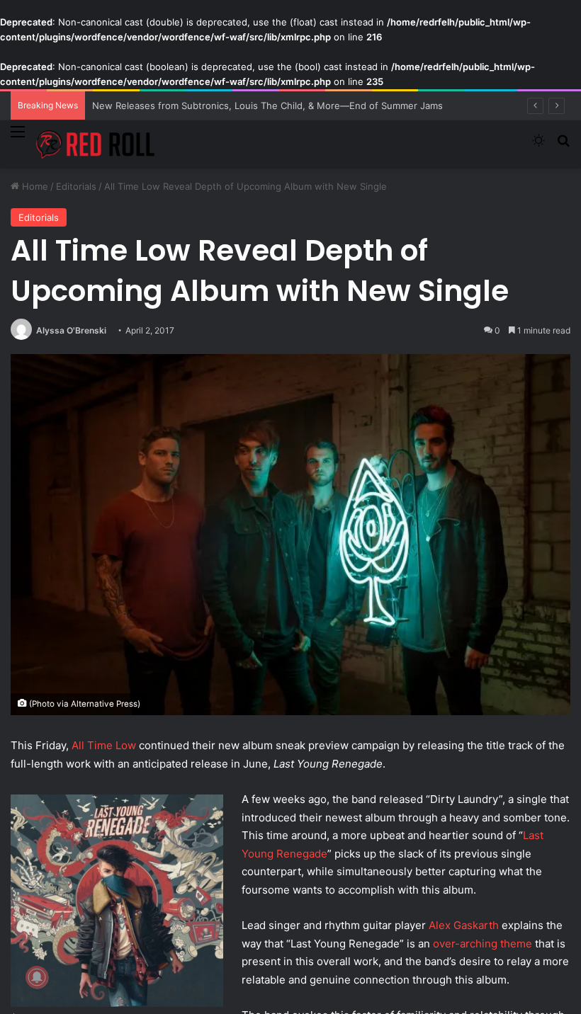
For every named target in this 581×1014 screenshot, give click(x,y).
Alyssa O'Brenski (71, 330)
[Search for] (563, 146)
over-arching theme (482, 943)
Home (33, 186)
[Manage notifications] (37, 977)
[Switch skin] (538, 146)
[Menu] (18, 140)
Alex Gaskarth (464, 925)
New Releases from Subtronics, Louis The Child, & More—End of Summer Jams (267, 105)
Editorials (76, 186)
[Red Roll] (95, 144)
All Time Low (104, 745)
